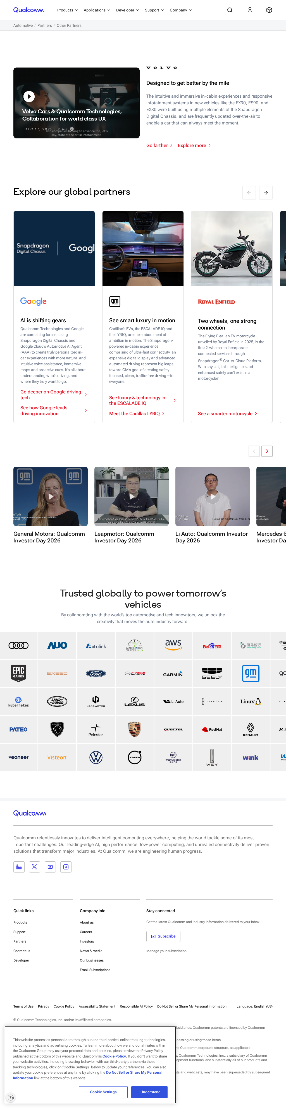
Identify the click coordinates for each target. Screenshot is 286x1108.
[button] (50, 496)
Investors (87, 941)
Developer (21, 960)
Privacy (43, 1006)
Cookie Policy (64, 1006)
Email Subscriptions (95, 970)
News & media (91, 951)
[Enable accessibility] (11, 1097)
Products (20, 922)
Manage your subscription (166, 951)
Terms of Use (23, 1006)
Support (19, 932)
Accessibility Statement (97, 1006)
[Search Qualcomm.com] (230, 10)
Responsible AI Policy (136, 1006)
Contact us (21, 951)
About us (87, 922)
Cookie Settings (103, 1092)
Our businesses (92, 960)
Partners (19, 941)
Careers (86, 932)
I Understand (150, 1092)
